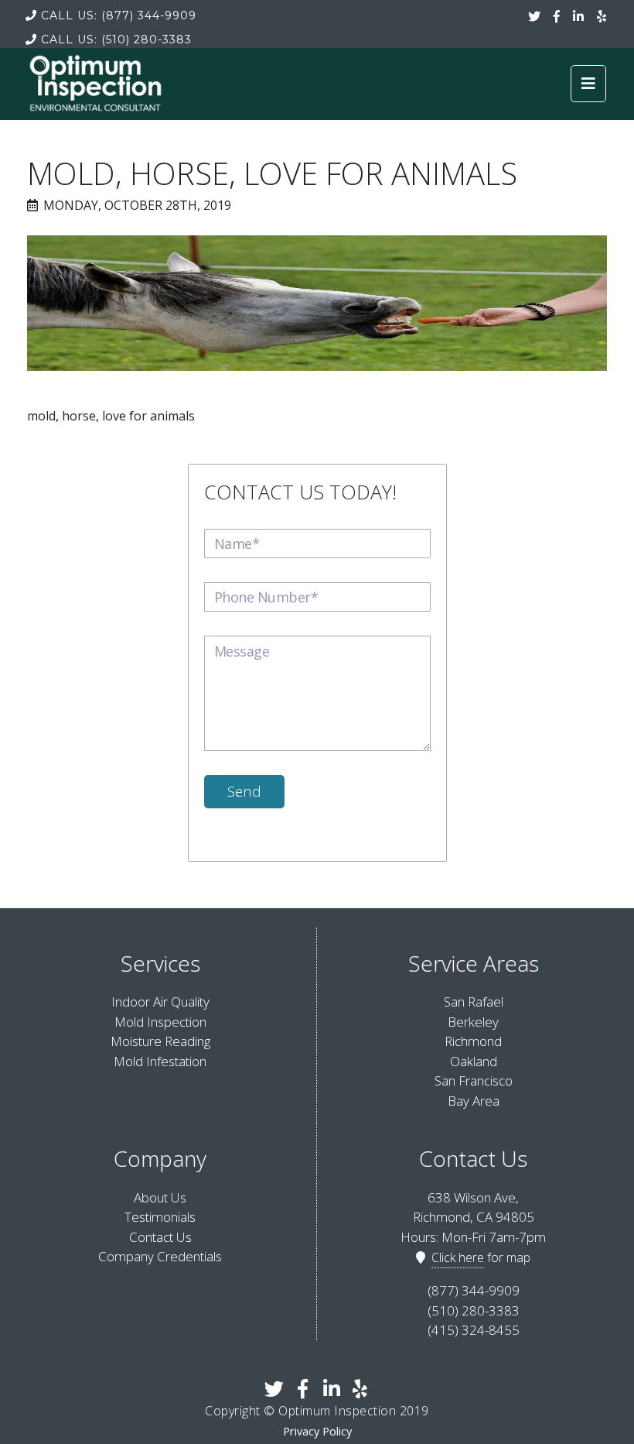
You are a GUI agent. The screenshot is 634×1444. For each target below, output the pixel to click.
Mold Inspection (160, 1022)
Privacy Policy (317, 1431)
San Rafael (473, 1001)
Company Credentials (160, 1256)
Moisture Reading (160, 1041)
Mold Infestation (160, 1061)
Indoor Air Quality (160, 1001)
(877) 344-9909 (118, 15)
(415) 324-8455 (474, 1330)
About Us (160, 1197)
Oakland (473, 1061)
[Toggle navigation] (588, 83)
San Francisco (474, 1080)
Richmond (473, 1041)
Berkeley (473, 1022)
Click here (457, 1257)
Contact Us (160, 1237)
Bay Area (473, 1101)
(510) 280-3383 (116, 39)
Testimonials (160, 1217)
